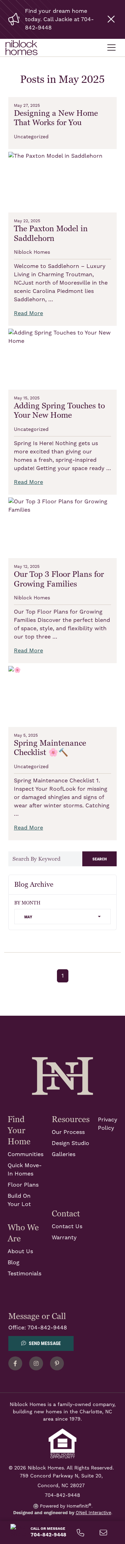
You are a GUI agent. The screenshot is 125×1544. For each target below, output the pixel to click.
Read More (28, 313)
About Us (20, 1251)
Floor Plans (23, 1184)
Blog (13, 1262)
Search (99, 858)
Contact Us (67, 1226)
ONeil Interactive (93, 1513)
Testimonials (24, 1273)
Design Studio (70, 1143)
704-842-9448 (47, 1327)
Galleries (63, 1154)
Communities (25, 1154)
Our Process (68, 1132)
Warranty (64, 1237)
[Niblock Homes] (62, 1075)
